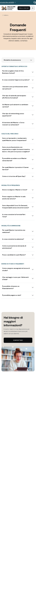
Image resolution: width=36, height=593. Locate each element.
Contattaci (18, 340)
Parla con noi (24, 8)
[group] (18, 2)
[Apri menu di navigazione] (33, 8)
